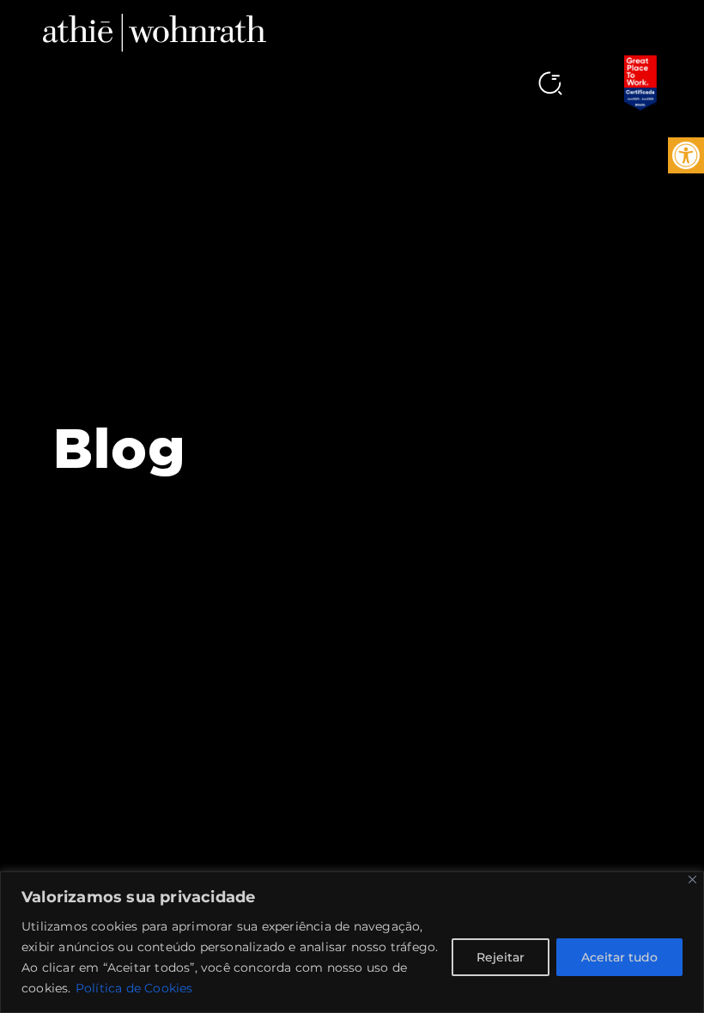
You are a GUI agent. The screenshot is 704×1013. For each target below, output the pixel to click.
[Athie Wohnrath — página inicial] (154, 31)
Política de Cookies (134, 988)
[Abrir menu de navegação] (520, 72)
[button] (686, 155)
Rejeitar (500, 957)
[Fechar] (692, 879)
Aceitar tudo (619, 957)
